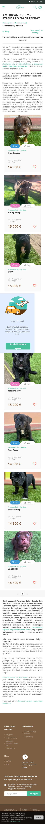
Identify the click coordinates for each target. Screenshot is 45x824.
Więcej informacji (15, 821)
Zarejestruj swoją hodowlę (30, 732)
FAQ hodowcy (28, 737)
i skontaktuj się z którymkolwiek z (22, 63)
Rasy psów (9, 735)
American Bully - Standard (17, 151)
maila (24, 767)
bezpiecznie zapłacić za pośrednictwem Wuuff (22, 628)
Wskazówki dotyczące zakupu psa (12, 743)
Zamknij (38, 817)
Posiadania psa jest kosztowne (15, 677)
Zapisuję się (33, 794)
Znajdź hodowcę (11, 738)
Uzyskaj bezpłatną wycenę (18, 346)
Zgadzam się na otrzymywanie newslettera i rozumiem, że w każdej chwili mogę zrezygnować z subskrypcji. (23, 786)
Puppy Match (10, 748)
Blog (7, 764)
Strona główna (8, 23)
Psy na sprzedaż (21, 23)
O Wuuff (8, 761)
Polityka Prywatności (36, 810)
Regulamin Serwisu (25, 810)
